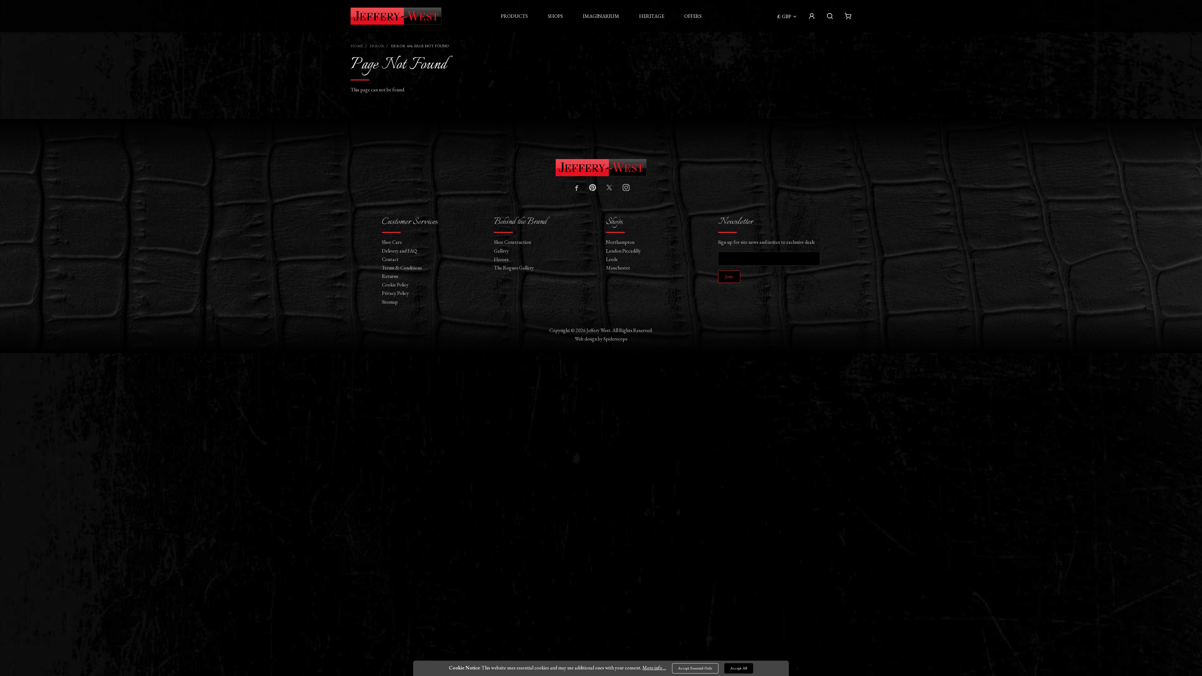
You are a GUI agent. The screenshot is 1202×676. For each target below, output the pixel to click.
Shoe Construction (512, 242)
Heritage (651, 16)
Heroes (501, 259)
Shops (555, 16)
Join (729, 276)
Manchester (618, 267)
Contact (390, 259)
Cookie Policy (395, 284)
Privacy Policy (395, 293)
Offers (692, 16)
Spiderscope (616, 338)
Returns (390, 276)
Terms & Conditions (402, 267)
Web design (586, 338)
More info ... (654, 667)
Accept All (738, 668)
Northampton (620, 242)
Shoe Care (392, 242)
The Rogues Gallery (514, 267)
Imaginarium (601, 16)
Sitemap (390, 302)
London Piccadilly (623, 251)
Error (377, 46)
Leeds (612, 259)
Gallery (501, 251)
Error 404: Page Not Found (420, 46)
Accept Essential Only (695, 668)
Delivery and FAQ (399, 251)
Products (514, 16)
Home (357, 46)
